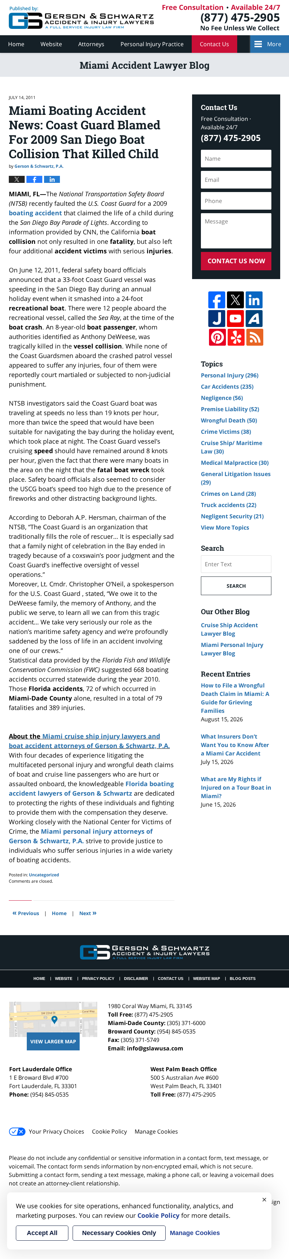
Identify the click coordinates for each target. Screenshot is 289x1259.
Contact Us (214, 44)
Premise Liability (230, 409)
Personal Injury (229, 375)
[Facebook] (216, 299)
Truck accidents (228, 505)
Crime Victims (226, 432)
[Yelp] (236, 337)
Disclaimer (136, 978)
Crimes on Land (228, 494)
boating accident (35, 213)
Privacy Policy (98, 978)
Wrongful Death (229, 420)
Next (88, 912)
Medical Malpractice (235, 463)
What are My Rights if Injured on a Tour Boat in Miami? (236, 787)
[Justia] (216, 318)
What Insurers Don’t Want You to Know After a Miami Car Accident (235, 745)
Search (236, 585)
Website (51, 44)
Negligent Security (232, 516)
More (274, 44)
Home (16, 44)
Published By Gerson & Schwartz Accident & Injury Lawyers (221, 18)
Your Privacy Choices (56, 1131)
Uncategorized (44, 875)
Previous (25, 912)
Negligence (222, 398)
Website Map (206, 978)
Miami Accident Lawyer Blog (81, 17)
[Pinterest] (217, 337)
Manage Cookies (156, 1131)
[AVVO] (254, 318)
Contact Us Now (236, 261)
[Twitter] (235, 299)
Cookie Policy (109, 1131)
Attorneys (91, 44)
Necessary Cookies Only (119, 1232)
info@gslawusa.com (155, 1048)
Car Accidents (227, 386)
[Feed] (254, 337)
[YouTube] (235, 318)
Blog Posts (243, 978)
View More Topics (225, 527)
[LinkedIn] (254, 299)
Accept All (42, 1232)
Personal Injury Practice (152, 44)
